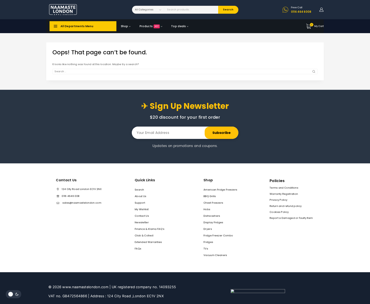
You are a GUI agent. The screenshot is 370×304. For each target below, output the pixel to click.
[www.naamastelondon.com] (62, 9)
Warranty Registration (284, 194)
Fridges (208, 242)
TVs (206, 248)
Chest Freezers (213, 203)
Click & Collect (144, 235)
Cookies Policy (279, 212)
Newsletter (142, 222)
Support (140, 203)
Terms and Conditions (284, 188)
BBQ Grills (210, 196)
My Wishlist (142, 209)
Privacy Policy (278, 200)
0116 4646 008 (70, 196)
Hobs (207, 209)
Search (139, 189)
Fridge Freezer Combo (218, 235)
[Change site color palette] (13, 294)
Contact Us (142, 216)
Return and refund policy (286, 206)
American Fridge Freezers (220, 189)
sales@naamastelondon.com (81, 203)
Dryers (208, 229)
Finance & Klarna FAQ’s (150, 229)
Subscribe (221, 132)
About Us (140, 196)
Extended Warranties (148, 242)
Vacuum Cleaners (215, 255)
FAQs (138, 248)
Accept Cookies (355, 291)
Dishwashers (212, 216)
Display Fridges (213, 222)
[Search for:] (185, 71)
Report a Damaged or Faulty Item (291, 218)
